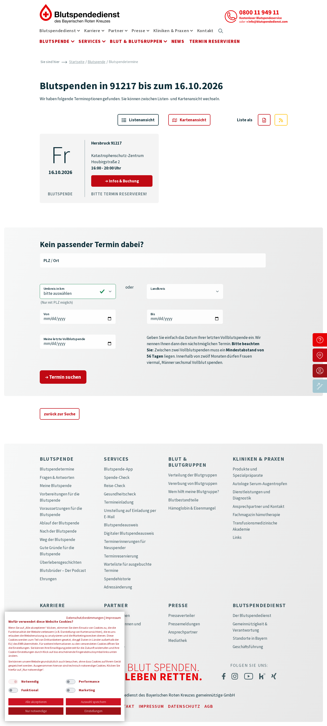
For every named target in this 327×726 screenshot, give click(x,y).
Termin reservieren (214, 41)
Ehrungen (48, 578)
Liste (141, 119)
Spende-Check (117, 477)
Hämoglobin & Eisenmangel (192, 508)
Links (237, 537)
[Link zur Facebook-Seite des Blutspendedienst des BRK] (223, 676)
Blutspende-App (118, 469)
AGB (208, 706)
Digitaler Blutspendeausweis (129, 533)
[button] (78, 30)
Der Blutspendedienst (252, 615)
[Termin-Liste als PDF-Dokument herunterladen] (264, 120)
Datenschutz (184, 706)
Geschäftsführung (248, 646)
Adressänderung (118, 587)
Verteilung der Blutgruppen (192, 475)
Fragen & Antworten (57, 477)
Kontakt (205, 30)
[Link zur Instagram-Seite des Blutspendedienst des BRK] (234, 676)
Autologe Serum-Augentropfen (260, 483)
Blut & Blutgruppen (136, 41)
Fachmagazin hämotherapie (256, 514)
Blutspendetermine (57, 469)
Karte (192, 119)
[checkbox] (13, 681)
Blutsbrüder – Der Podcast (63, 570)
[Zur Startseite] (80, 13)
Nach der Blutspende (58, 531)
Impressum (151, 706)
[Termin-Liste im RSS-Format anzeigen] (281, 120)
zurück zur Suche (59, 414)
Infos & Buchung (130, 181)
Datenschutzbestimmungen (85, 618)
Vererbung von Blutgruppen (192, 483)
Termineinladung (119, 502)
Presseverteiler (181, 615)
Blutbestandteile (183, 500)
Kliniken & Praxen (171, 30)
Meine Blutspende (56, 485)
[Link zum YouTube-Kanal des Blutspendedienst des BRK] (248, 676)
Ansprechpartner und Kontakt (258, 506)
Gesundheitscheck (120, 494)
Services (90, 41)
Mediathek (177, 640)
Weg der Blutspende (57, 539)
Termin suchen (64, 377)
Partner (116, 30)
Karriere (92, 30)
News (178, 41)
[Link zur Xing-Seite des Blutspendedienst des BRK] (273, 676)
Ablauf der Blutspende (59, 523)
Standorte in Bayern (250, 638)
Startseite (77, 61)
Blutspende (54, 41)
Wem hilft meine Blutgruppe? (193, 491)
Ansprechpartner (182, 632)
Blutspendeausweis (121, 525)
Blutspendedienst (57, 30)
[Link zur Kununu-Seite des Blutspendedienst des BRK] (262, 676)
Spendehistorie (117, 578)
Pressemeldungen (184, 624)
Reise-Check (114, 485)
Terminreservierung (121, 556)
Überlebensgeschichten (60, 562)
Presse (138, 30)
